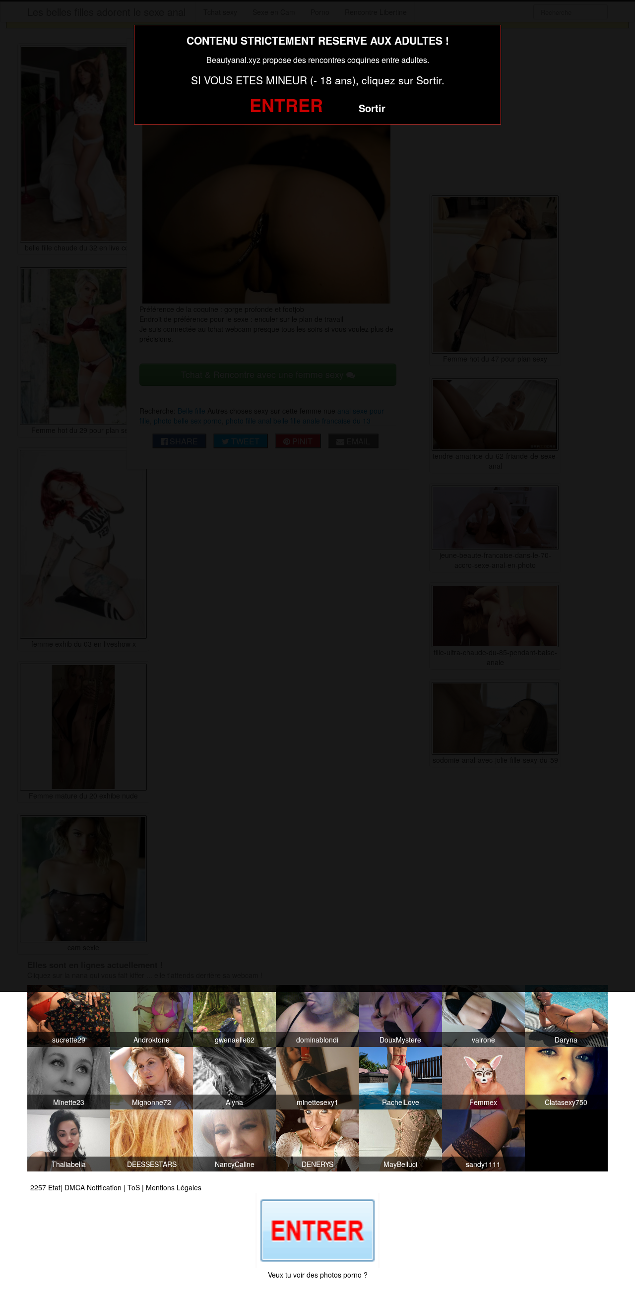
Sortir (372, 108)
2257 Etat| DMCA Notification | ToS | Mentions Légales (115, 1187)
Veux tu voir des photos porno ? (318, 1275)
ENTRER (286, 105)
